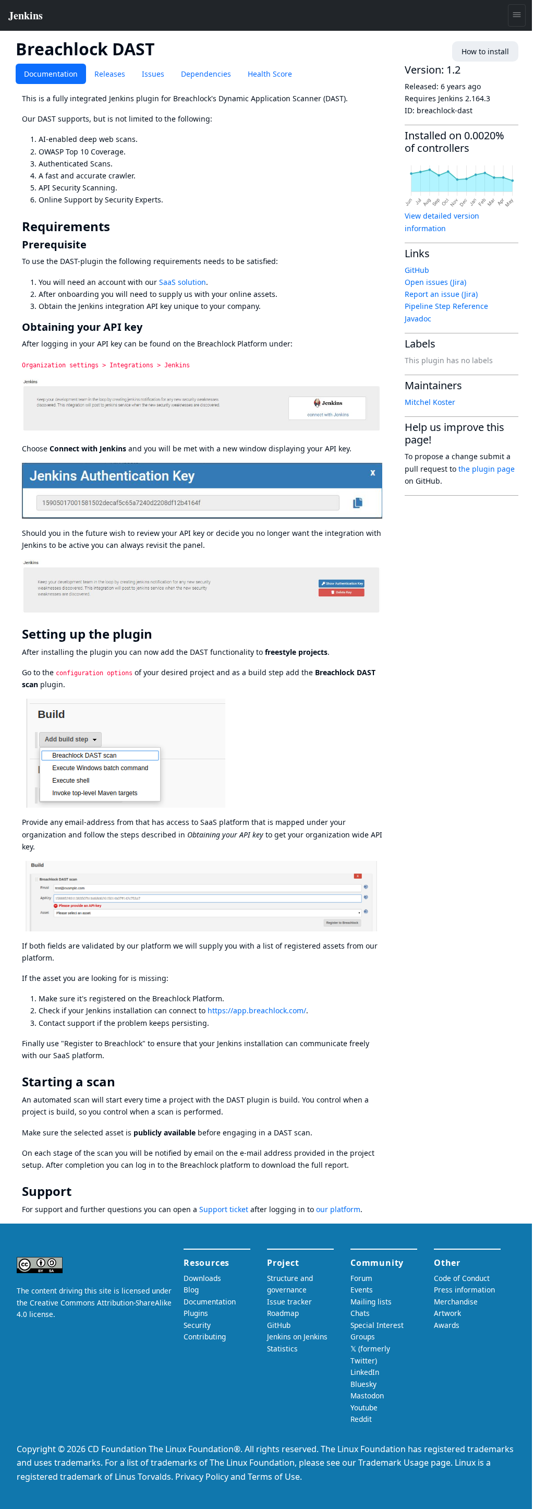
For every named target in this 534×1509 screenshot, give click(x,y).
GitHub (417, 270)
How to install (485, 51)
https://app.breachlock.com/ (257, 1010)
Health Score (270, 74)
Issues (153, 74)
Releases (109, 74)
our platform (338, 1209)
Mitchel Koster (430, 402)
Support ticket (223, 1209)
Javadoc (418, 319)
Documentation (51, 74)
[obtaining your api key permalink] (148, 326)
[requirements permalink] (117, 226)
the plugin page (486, 469)
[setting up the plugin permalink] (159, 634)
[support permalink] (78, 1191)
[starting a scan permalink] (122, 1081)
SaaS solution (182, 282)
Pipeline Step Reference (446, 306)
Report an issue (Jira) (441, 294)
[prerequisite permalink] (93, 244)
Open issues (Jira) (435, 282)
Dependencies (206, 74)
